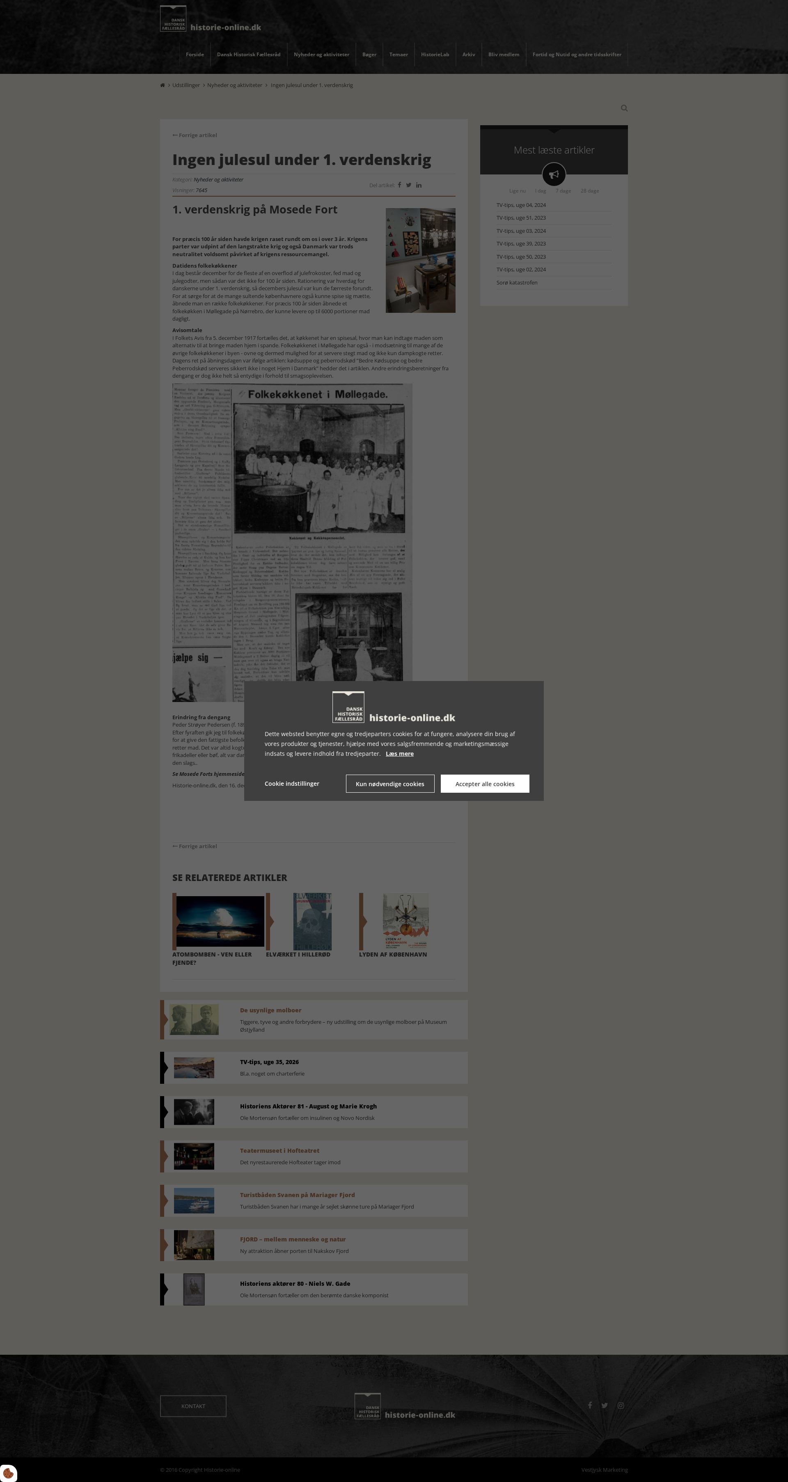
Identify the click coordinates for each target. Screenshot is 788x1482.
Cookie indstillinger (292, 783)
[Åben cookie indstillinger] (8, 1473)
